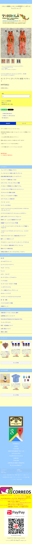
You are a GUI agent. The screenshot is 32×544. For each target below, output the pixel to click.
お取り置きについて (6, 328)
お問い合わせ (3, 472)
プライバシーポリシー (17, 477)
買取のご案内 (4, 331)
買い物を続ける (5, 117)
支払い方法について (10, 474)
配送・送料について (18, 474)
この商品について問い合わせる (8, 115)
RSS (18, 479)
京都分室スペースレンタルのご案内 (9, 312)
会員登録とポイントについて (8, 315)
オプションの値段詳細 (6, 100)
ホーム (3, 66)
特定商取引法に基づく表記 (7, 104)
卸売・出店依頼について (7, 325)
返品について (4, 102)
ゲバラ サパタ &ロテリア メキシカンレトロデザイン (14, 66)
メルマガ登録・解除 (25, 477)
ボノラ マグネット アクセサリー (10, 69)
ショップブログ (13, 479)
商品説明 (8, 123)
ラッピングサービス (6, 322)
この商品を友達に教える (7, 113)
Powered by (8, 540)
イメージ (24, 123)
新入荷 (6, 68)
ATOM (20, 479)
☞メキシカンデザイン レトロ (7, 67)
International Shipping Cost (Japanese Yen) (11, 319)
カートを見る (19, 471)
